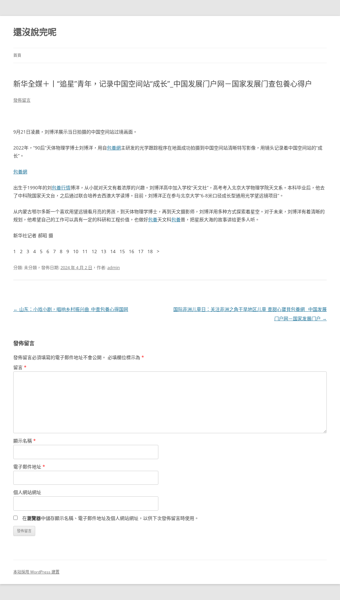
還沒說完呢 (34, 32)
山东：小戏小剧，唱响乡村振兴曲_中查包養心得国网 (70, 309)
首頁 (17, 55)
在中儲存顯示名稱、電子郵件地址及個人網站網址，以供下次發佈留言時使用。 (110, 518)
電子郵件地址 (29, 466)
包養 (152, 219)
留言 (20, 367)
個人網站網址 (27, 492)
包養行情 (61, 187)
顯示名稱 (24, 441)
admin (113, 267)
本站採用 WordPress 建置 (36, 572)
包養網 (114, 148)
